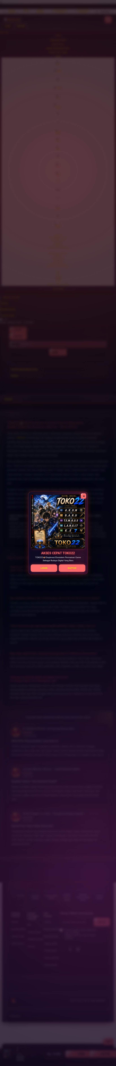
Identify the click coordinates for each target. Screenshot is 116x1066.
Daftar (72, 568)
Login (44, 568)
